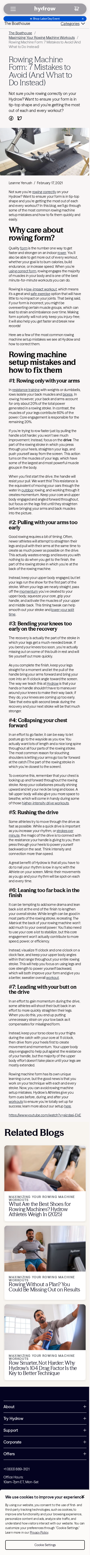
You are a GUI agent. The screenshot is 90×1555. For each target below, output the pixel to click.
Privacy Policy (39, 1532)
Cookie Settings (45, 1545)
